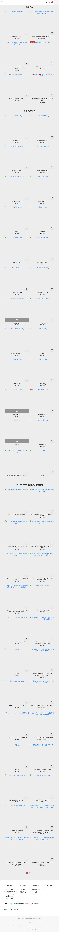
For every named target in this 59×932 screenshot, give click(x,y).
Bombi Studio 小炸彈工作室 (9, 894)
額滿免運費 (23, 892)
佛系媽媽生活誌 (9, 897)
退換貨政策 (23, 891)
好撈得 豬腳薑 (9, 898)
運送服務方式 (23, 890)
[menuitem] (27, 873)
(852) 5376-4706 (37, 890)
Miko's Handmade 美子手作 (9, 891)
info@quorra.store (36, 894)
